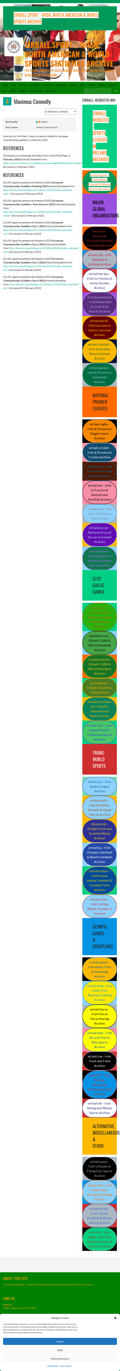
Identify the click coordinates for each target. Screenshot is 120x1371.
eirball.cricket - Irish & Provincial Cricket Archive (100, 452)
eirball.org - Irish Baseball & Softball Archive (99, 259)
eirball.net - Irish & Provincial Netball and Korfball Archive (99, 492)
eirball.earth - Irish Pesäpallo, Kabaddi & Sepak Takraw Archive (99, 807)
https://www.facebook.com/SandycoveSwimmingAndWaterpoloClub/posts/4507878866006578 (55, 163)
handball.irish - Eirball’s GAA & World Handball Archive (99, 643)
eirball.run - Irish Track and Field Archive (99, 1060)
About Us (50, 90)
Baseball (35, 85)
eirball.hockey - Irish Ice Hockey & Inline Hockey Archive (99, 281)
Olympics (23, 90)
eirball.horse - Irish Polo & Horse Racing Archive (99, 1016)
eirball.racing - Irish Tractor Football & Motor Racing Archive (99, 1215)
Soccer (112, 85)
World (13, 90)
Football (23, 85)
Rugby (82, 85)
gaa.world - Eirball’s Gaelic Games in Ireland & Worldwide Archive (99, 617)
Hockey (102, 85)
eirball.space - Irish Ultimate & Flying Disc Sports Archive (99, 1168)
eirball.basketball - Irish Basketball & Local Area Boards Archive (99, 304)
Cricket (92, 85)
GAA (5, 90)
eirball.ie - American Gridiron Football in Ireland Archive (99, 238)
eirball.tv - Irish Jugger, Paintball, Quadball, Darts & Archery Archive (99, 1239)
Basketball (61, 85)
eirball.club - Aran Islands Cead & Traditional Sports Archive (99, 732)
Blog (13, 85)
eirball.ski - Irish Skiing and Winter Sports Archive (99, 1108)
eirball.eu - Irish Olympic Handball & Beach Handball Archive (99, 854)
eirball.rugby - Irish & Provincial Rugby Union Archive (100, 431)
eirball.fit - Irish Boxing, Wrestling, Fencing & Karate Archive (100, 1084)
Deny (60, 1350)
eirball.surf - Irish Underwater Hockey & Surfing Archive (100, 1192)
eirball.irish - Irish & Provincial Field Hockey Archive (99, 471)
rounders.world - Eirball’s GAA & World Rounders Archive (99, 666)
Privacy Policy (65, 1366)
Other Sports (36, 90)
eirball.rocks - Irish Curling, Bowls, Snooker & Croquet (99, 906)
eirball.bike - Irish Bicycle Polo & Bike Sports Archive (99, 1040)
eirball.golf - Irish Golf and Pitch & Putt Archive (100, 513)
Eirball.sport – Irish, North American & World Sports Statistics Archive (69, 54)
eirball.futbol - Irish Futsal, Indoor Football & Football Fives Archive (99, 880)
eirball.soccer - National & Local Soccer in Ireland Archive (99, 535)
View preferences (60, 1358)
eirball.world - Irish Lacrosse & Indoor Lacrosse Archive (99, 328)
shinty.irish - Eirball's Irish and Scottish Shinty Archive (100, 831)
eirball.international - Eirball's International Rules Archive (100, 709)
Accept (60, 1341)
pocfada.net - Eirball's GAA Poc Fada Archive (99, 687)
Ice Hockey (47, 85)
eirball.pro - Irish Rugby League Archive (99, 786)
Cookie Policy (52, 1366)
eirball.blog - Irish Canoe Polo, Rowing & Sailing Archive (99, 993)
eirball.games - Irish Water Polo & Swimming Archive (99, 969)
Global (73, 85)
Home (5, 85)
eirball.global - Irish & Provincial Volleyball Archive (100, 375)
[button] (115, 1317)
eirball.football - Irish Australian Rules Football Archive (99, 351)
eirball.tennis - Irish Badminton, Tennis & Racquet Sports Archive (99, 558)
